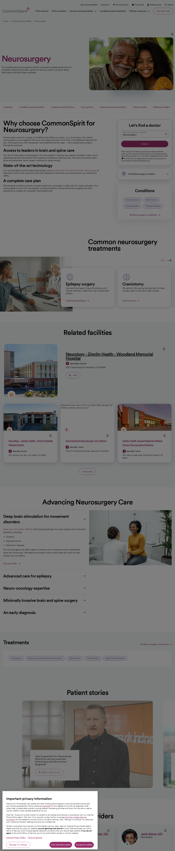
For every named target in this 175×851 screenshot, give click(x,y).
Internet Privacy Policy (16, 837)
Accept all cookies (84, 845)
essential (46, 806)
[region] (50, 820)
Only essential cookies (61, 845)
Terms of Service (35, 837)
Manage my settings (18, 845)
